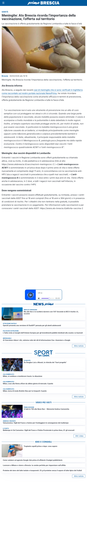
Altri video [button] (79, 436)
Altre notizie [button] (78, 346)
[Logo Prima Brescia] (43, 3)
